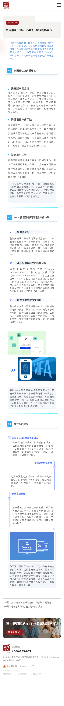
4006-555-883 (21, 651)
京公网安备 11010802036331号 (20, 666)
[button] (38, 692)
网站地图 (37, 674)
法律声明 (22, 674)
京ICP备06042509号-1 (13, 660)
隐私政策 (7, 674)
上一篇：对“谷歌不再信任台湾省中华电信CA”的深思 (27, 602)
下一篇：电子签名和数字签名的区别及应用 (23, 606)
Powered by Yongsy (11, 670)
